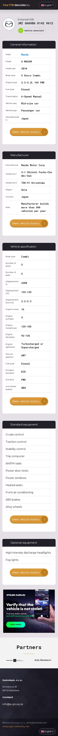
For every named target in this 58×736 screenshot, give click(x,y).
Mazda (25, 54)
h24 (27, 726)
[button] (47, 5)
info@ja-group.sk (12, 704)
